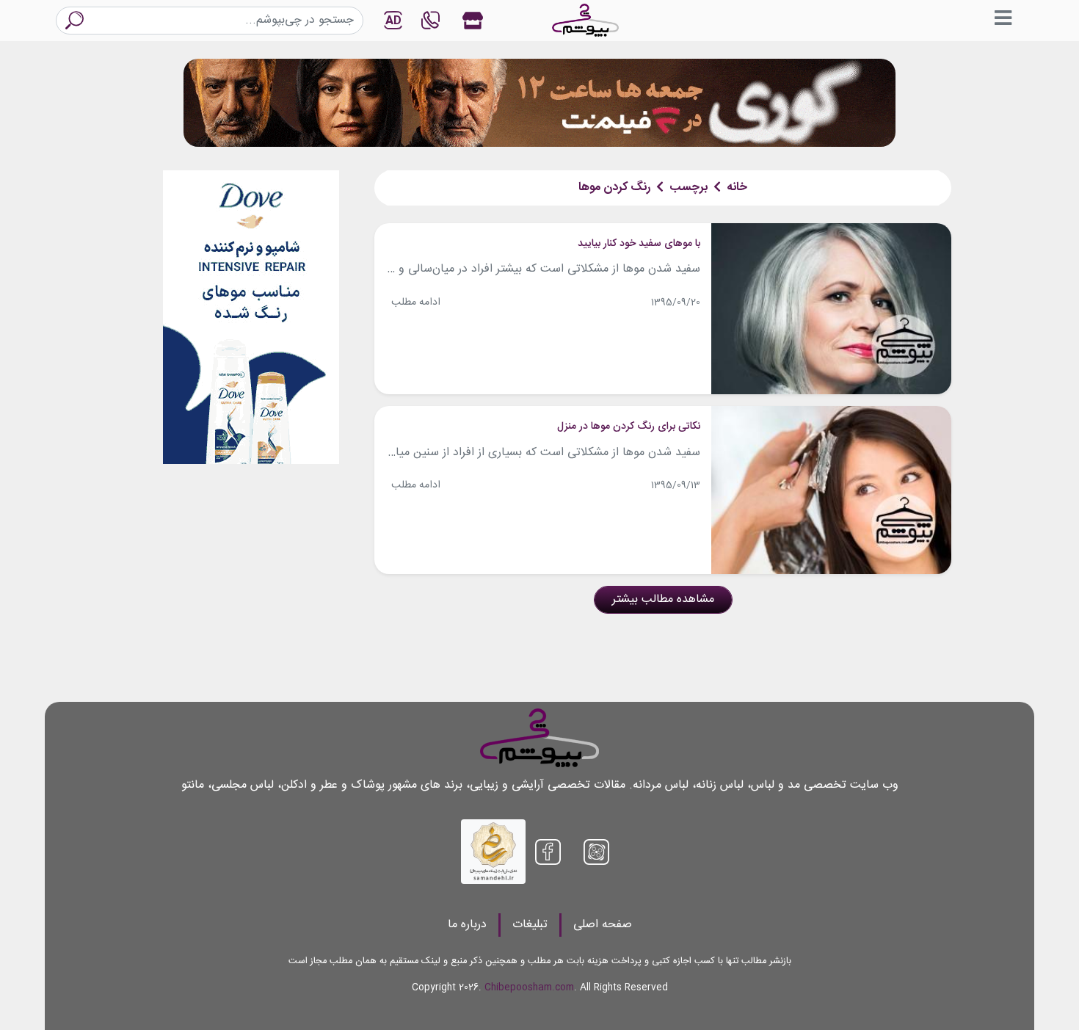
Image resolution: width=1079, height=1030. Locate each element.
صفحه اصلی (602, 925)
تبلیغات (530, 925)
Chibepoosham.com (529, 987)
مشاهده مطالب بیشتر (663, 599)
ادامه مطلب (415, 302)
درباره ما (467, 925)
